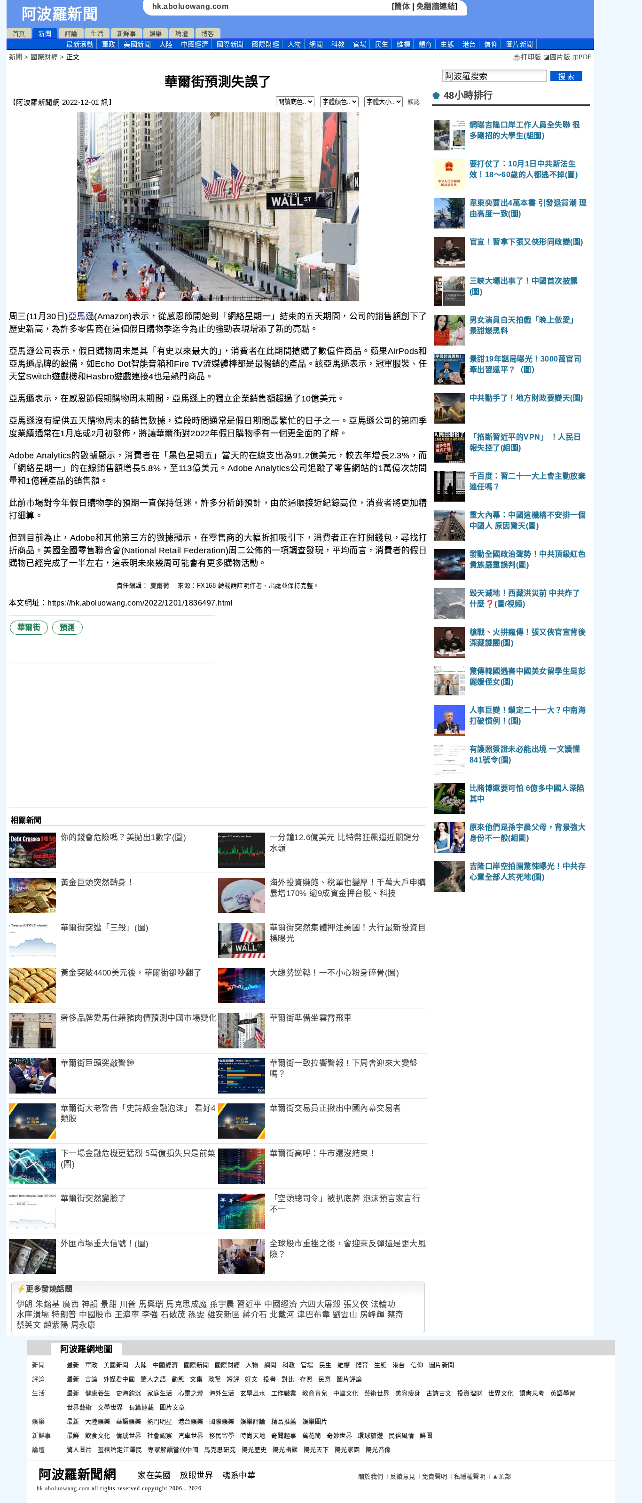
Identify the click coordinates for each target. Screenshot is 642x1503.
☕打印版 (527, 57)
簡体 (402, 6)
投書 (269, 1379)
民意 (324, 1379)
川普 (128, 1304)
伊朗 (24, 1304)
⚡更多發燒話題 (44, 1289)
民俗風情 (401, 1435)
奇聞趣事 (284, 1435)
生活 (97, 33)
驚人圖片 (79, 1449)
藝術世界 (377, 1393)
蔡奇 (395, 1314)
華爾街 (29, 627)
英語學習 (563, 1393)
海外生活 (222, 1393)
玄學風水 (253, 1393)
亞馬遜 (81, 316)
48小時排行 (468, 95)
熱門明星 (159, 1421)
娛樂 (155, 33)
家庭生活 (159, 1393)
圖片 (519, 44)
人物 (294, 44)
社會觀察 (159, 1435)
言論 (91, 1379)
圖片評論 (349, 1379)
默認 (413, 101)
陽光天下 (316, 1449)
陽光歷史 (254, 1449)
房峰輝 (372, 1314)
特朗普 (64, 1314)
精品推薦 (284, 1421)
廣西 (71, 1304)
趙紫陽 (56, 1325)
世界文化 (501, 1393)
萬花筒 (311, 1435)
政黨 (214, 1379)
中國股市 (95, 1314)
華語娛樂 (128, 1421)
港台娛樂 (191, 1421)
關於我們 (371, 1476)
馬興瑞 (151, 1304)
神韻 (90, 1304)
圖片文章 (172, 1407)
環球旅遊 (370, 1435)
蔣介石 (255, 1314)
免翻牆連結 (435, 6)
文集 (196, 1379)
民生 (382, 44)
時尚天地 (253, 1435)
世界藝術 (79, 1407)
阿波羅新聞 (60, 14)
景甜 (109, 1304)
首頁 (19, 33)
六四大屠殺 (320, 1304)
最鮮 (73, 1435)
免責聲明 (434, 1476)
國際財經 (265, 44)
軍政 (109, 44)
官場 (360, 44)
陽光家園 (347, 1449)
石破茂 (173, 1314)
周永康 (83, 1325)
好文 (251, 1379)
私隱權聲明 (470, 1476)
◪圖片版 (556, 57)
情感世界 (128, 1435)
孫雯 (196, 1314)
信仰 (491, 44)
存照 (306, 1379)
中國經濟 (194, 44)
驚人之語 (153, 1379)
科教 (338, 44)
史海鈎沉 (128, 1393)
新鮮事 (126, 33)
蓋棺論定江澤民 (120, 1449)
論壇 (181, 33)
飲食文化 (97, 1435)
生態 (447, 44)
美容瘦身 (408, 1393)
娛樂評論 (253, 1421)
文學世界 (110, 1407)
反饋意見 (402, 1476)
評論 (71, 33)
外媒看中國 (119, 1379)
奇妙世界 (339, 1435)
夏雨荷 (161, 585)
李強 (150, 1314)
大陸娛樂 (97, 1421)
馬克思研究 (220, 1449)
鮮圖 (426, 1435)
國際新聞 (230, 44)
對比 (288, 1379)
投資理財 (470, 1393)
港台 (469, 44)
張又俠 (356, 1304)
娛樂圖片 (315, 1421)
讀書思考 (532, 1393)
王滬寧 (127, 1314)
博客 (208, 33)
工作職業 (284, 1393)
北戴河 (282, 1314)
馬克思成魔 (186, 1304)
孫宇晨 (222, 1304)
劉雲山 (345, 1314)
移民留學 (222, 1435)
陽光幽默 (285, 1449)
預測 (67, 627)
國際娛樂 (222, 1421)
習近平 (249, 1304)
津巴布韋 (313, 1314)
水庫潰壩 (32, 1314)
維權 (403, 44)
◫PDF (582, 57)
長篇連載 (141, 1407)
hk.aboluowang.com (190, 6)
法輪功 (383, 1304)
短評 (233, 1379)
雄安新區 (223, 1314)
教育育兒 (315, 1393)
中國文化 (346, 1393)
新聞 (45, 33)
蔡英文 (28, 1325)
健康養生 (97, 1393)
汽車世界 (191, 1435)
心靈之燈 (191, 1393)
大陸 (166, 44)
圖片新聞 (441, 1365)
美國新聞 (137, 44)
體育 (425, 44)
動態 (178, 1379)
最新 (80, 44)
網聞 (316, 44)
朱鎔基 (47, 1304)
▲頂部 (501, 1476)
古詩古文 (439, 1393)
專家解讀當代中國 (173, 1449)
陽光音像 (378, 1449)
